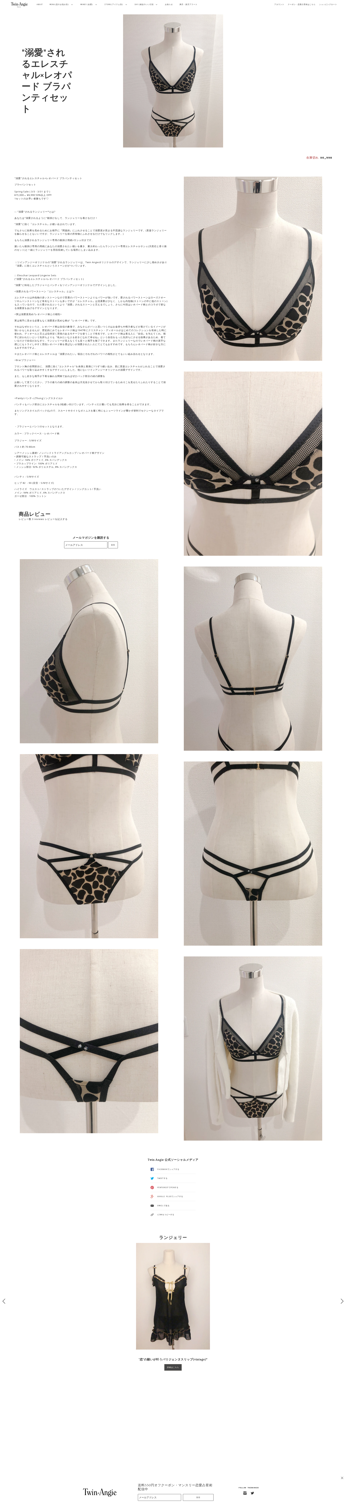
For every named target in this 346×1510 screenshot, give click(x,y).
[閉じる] (342, 1478)
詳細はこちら (173, 1367)
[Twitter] (252, 1493)
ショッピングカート (328, 4)
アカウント (279, 4)
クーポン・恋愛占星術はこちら (302, 4)
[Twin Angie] (19, 4)
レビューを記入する (56, 519)
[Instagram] (245, 1493)
